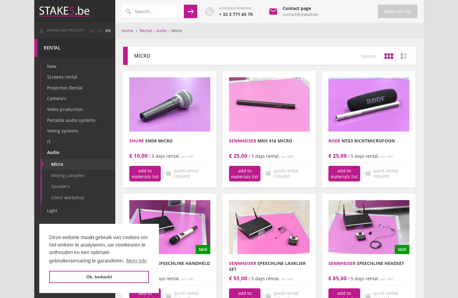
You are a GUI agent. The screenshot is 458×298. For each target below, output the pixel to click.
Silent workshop (67, 197)
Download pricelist (65, 30)
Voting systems (62, 131)
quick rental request (186, 173)
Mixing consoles (67, 175)
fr (100, 30)
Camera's (56, 98)
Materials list (397, 11)
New (51, 66)
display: (369, 56)
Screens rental (62, 77)
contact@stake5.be (300, 14)
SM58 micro (151, 141)
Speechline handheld (169, 263)
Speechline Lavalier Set (267, 266)
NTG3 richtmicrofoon (361, 141)
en (108, 30)
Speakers (60, 186)
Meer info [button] (136, 260)
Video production (65, 109)
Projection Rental (65, 88)
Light (52, 211)
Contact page (297, 8)
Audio (53, 152)
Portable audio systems (71, 120)
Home (127, 30)
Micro (57, 164)
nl (91, 30)
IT (49, 142)
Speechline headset (366, 263)
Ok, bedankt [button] (99, 276)
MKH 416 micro (260, 141)
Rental (52, 48)
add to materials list (145, 174)
